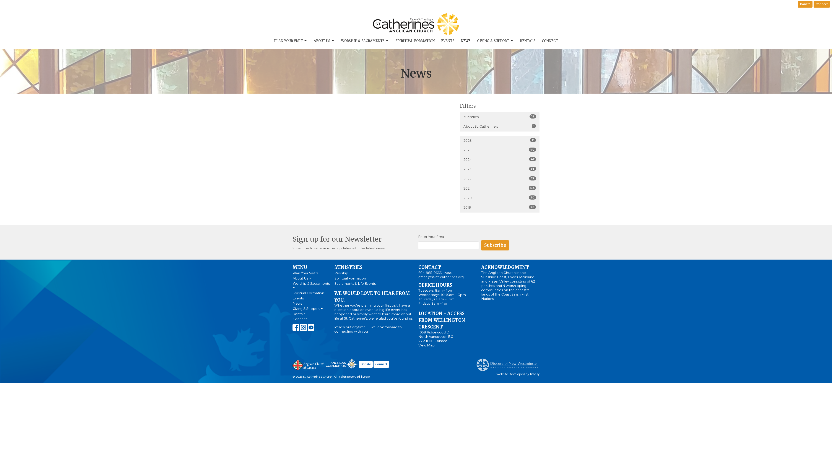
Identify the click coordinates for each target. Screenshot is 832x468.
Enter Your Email (431, 237)
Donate (805, 4)
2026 (499, 140)
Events (447, 41)
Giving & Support (493, 41)
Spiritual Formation (415, 41)
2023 (499, 169)
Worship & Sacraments (363, 41)
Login (366, 376)
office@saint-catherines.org (441, 277)
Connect (822, 4)
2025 (499, 150)
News (466, 41)
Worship (341, 273)
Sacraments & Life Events (355, 283)
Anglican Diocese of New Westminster (509, 362)
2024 (499, 159)
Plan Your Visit (288, 41)
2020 (499, 198)
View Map (426, 345)
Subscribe (495, 245)
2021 (499, 188)
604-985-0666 (430, 273)
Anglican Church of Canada (308, 364)
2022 (499, 179)
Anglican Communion (342, 364)
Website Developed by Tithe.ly (518, 374)
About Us (322, 41)
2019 (499, 207)
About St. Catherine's (499, 126)
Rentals (527, 41)
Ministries (499, 117)
